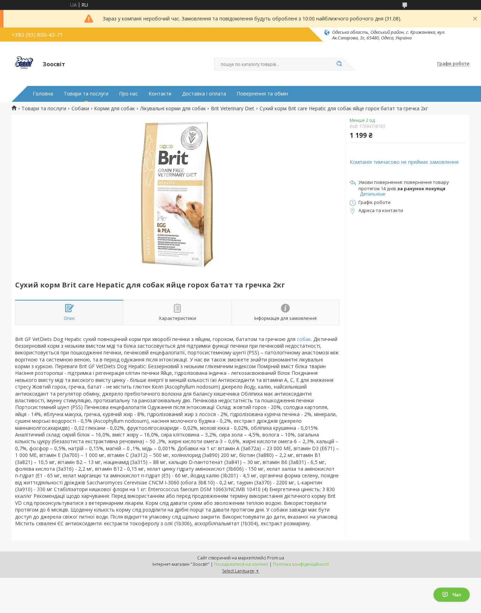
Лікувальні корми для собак (173, 108)
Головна (43, 93)
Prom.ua (275, 558)
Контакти (160, 93)
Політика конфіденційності (301, 564)
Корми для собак (114, 108)
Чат (456, 594)
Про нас (128, 93)
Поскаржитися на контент (241, 564)
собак (304, 339)
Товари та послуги (86, 93)
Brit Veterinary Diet (232, 108)
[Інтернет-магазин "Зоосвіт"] (24, 63)
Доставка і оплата (204, 93)
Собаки (80, 108)
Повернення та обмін (262, 93)
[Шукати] (339, 64)
